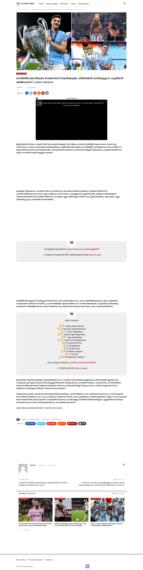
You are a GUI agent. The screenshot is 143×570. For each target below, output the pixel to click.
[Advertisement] (71, 173)
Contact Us (49, 560)
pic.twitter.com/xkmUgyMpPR (84, 249)
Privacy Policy (21, 560)
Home (41, 4)
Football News (21, 73)
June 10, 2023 (95, 255)
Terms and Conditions (35, 560)
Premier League (52, 4)
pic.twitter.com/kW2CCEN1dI (81, 363)
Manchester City (56, 419)
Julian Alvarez (46, 419)
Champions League (34, 419)
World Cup (64, 4)
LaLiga (73, 4)
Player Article (83, 4)
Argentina (24, 419)
